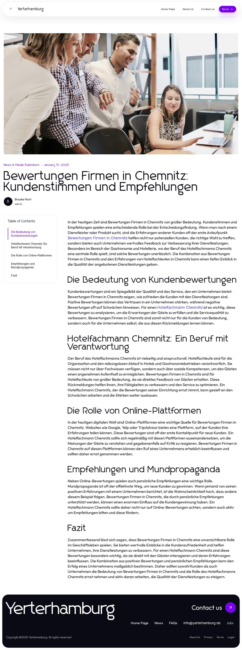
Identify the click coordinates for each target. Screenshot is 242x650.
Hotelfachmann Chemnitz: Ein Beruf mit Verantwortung (29, 245)
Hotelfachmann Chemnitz (180, 307)
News (158, 623)
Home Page (139, 623)
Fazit (14, 275)
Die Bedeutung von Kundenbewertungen (24, 233)
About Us (194, 637)
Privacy (208, 637)
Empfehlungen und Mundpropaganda (23, 265)
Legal (231, 637)
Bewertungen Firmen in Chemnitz (98, 238)
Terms (220, 637)
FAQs (173, 623)
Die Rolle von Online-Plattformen (31, 255)
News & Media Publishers (22, 164)
